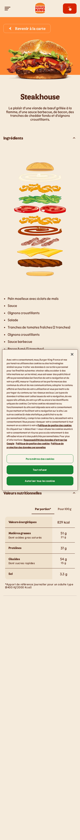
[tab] (43, 509)
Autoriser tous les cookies (40, 480)
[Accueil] (40, 8)
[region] (40, 420)
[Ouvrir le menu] (8, 9)
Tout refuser (40, 469)
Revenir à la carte (30, 28)
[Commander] (70, 8)
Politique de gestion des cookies (54, 425)
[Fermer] (72, 354)
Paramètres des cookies (40, 458)
